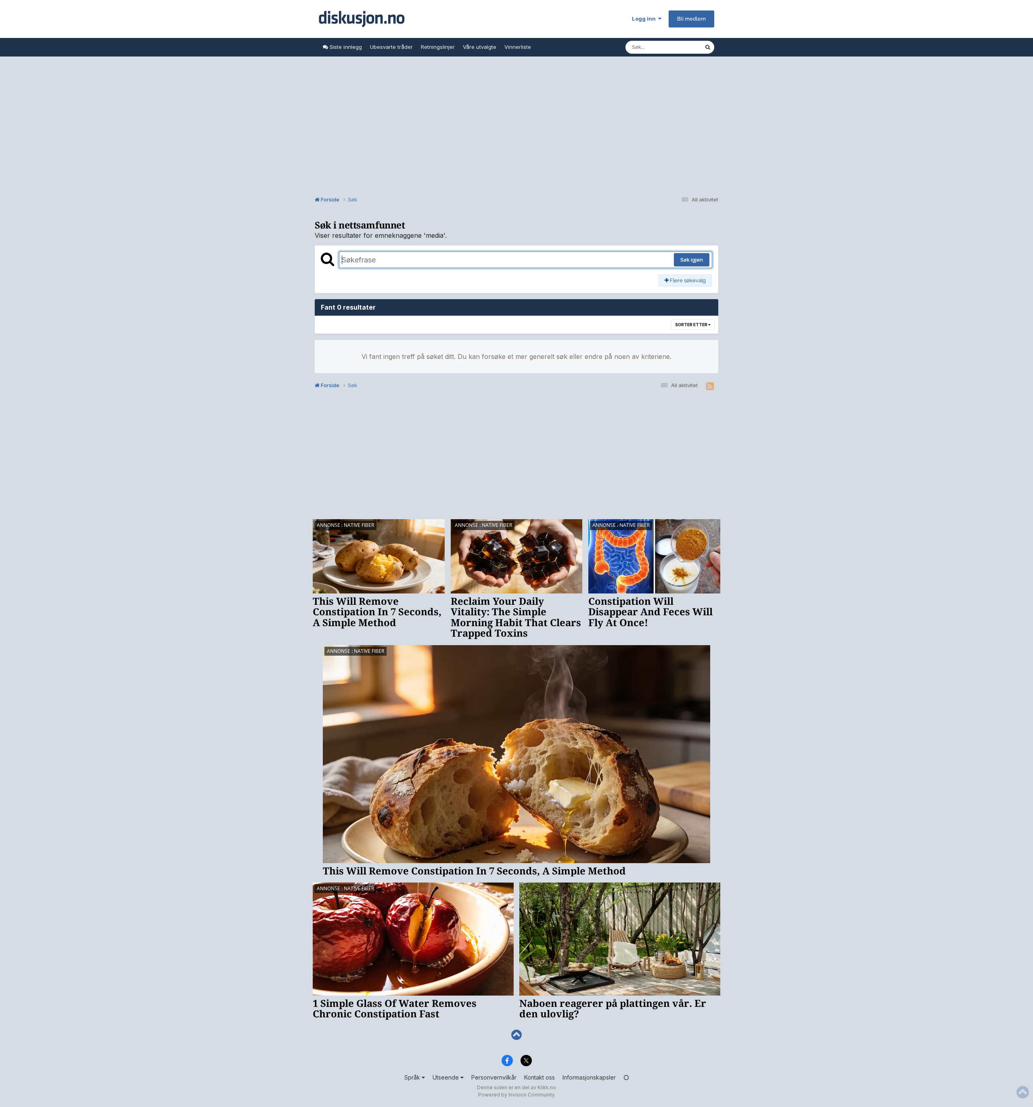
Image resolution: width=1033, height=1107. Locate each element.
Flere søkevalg (687, 280)
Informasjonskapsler (589, 1077)
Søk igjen (691, 259)
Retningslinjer (438, 47)
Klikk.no (546, 1087)
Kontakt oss (539, 1077)
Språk (413, 1077)
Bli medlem (691, 19)
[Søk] (707, 47)
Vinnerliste (517, 47)
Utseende (446, 1077)
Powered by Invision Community (516, 1095)
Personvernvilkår (493, 1077)
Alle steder (680, 47)
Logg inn (645, 18)
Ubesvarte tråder (391, 47)
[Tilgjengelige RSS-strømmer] (710, 386)
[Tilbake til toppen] (516, 1035)
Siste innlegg (345, 47)
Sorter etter (691, 324)
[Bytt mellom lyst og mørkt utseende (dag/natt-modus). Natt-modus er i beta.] (626, 1077)
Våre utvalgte (479, 47)
